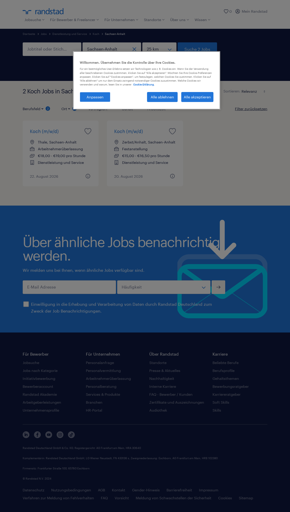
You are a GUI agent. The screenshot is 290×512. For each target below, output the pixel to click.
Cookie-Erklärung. (144, 84)
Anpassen (95, 97)
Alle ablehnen (162, 97)
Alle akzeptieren (197, 97)
